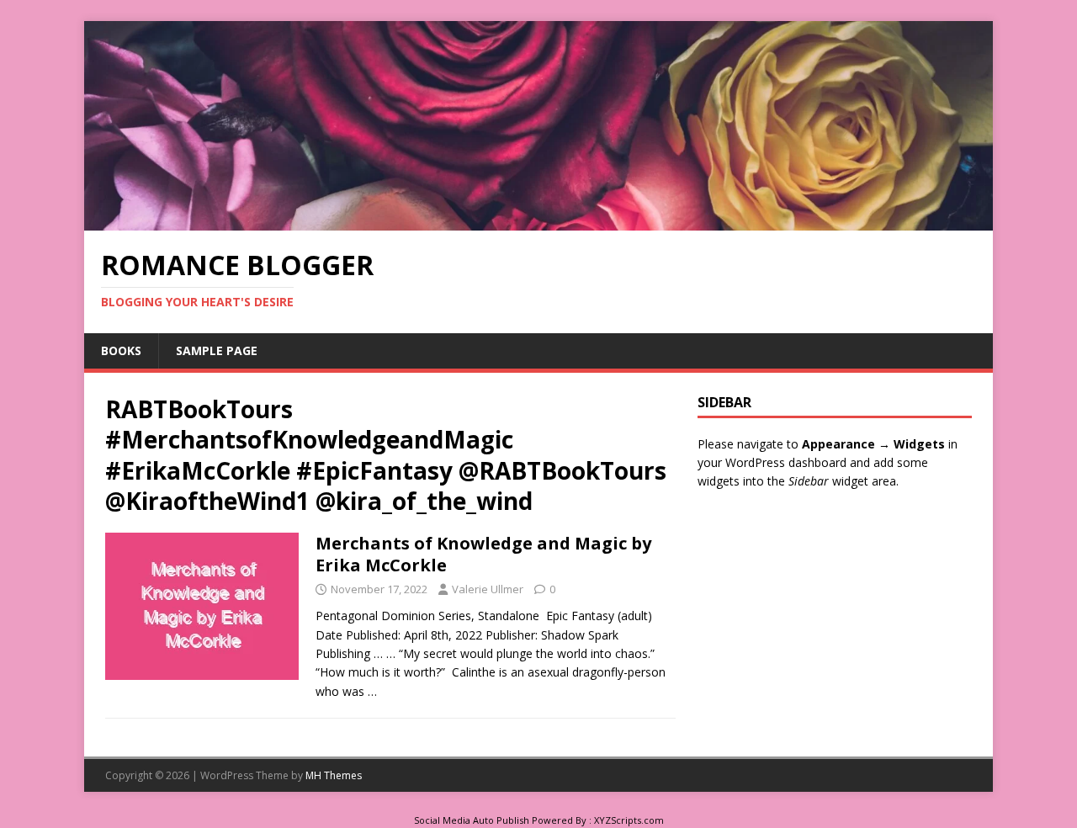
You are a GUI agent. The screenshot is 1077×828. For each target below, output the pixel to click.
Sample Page (216, 350)
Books (121, 350)
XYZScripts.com (629, 820)
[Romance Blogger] (538, 221)
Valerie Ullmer (487, 589)
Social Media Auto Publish (471, 820)
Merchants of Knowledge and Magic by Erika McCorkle (483, 554)
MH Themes (333, 775)
